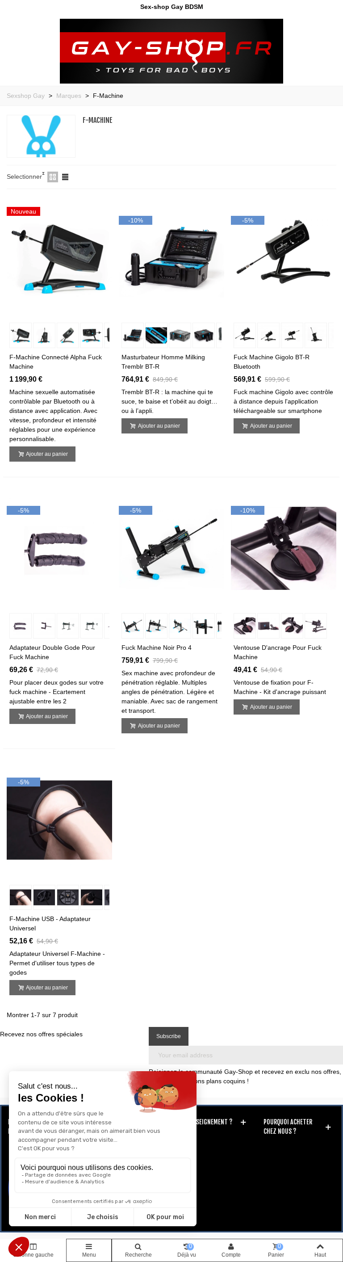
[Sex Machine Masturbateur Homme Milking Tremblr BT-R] (171, 257)
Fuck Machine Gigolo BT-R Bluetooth (272, 361)
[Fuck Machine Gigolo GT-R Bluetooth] (283, 257)
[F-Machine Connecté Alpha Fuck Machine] (59, 257)
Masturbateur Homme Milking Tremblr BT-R (163, 361)
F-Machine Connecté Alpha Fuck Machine (55, 361)
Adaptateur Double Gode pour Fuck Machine (52, 652)
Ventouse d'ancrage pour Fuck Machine (278, 652)
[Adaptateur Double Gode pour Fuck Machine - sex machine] (59, 547)
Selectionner (24, 176)
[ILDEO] (171, 51)
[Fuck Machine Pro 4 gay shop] (171, 547)
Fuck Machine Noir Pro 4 (156, 647)
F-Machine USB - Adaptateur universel (50, 923)
